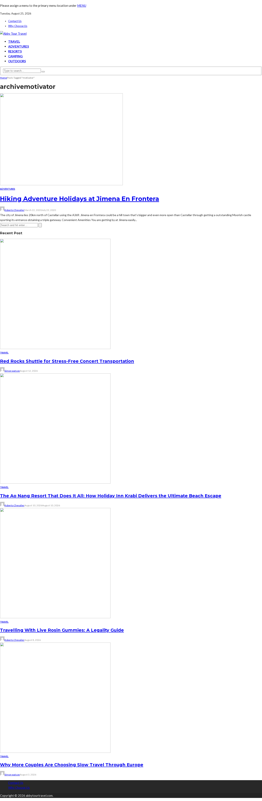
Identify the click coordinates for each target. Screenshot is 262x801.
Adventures (18, 46)
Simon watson (12, 370)
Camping (15, 56)
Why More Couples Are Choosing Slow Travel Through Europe (71, 764)
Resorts (15, 51)
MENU (81, 5)
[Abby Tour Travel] (13, 33)
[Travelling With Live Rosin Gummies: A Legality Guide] (55, 617)
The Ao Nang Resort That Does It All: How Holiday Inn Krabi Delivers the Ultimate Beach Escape (110, 495)
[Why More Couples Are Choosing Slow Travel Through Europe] (55, 751)
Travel (14, 41)
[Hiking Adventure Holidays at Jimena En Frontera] (61, 184)
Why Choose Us (17, 26)
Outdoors (17, 61)
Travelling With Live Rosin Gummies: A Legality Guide (62, 630)
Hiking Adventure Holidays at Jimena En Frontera (79, 199)
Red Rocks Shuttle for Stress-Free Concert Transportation (67, 361)
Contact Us (14, 21)
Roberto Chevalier (14, 210)
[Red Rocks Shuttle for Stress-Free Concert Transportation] (55, 348)
